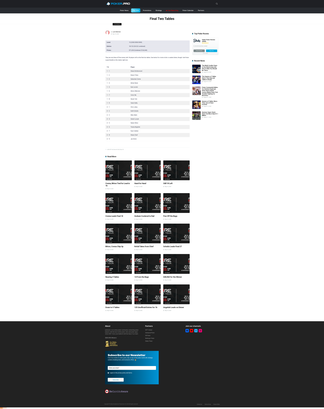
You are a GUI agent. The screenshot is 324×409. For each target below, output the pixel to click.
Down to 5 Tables (112, 307)
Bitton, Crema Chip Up (114, 246)
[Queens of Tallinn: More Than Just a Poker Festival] (196, 108)
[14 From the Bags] (147, 264)
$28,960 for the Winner (172, 277)
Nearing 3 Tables (112, 277)
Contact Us (199, 404)
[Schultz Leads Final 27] (176, 233)
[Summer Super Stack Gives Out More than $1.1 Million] (196, 119)
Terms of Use (208, 404)
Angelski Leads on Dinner (173, 307)
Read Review (199, 50)
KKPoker (147, 335)
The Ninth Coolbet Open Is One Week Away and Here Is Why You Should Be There (209, 68)
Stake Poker (148, 341)
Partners (201, 10)
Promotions (147, 10)
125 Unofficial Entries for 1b (145, 307)
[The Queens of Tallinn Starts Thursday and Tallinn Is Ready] (196, 83)
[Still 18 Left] (176, 170)
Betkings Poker (149, 338)
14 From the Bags (141, 277)
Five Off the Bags (170, 216)
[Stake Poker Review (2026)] (197, 42)
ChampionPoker (150, 333)
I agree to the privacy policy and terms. (121, 373)
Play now (135, 10)
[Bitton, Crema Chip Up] (118, 233)
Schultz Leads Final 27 (172, 246)
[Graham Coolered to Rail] (147, 203)
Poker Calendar (188, 10)
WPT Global (148, 330)
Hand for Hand (140, 183)
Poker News (124, 10)
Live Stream (117, 24)
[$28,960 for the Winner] (176, 264)
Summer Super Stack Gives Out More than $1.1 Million (210, 113)
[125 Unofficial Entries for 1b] (147, 294)
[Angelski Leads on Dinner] (176, 294)
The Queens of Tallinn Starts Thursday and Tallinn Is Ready (209, 78)
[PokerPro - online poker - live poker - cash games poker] (118, 3)
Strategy (159, 10)
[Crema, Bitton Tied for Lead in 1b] (118, 170)
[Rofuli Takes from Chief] (147, 233)
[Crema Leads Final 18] (118, 203)
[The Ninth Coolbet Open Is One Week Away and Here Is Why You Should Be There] (196, 72)
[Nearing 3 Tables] (118, 264)
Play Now (212, 50)
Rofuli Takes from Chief (144, 246)
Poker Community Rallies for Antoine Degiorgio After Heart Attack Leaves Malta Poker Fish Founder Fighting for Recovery (210, 91)
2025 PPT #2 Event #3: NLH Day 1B (115, 149)
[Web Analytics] (3, 408)
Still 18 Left (168, 183)
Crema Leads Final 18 (114, 216)
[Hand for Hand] (147, 170)
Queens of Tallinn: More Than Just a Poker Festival (209, 102)
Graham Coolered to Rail (144, 216)
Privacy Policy (216, 404)
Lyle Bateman (117, 32)
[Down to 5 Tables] (118, 294)
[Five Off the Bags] (176, 203)
